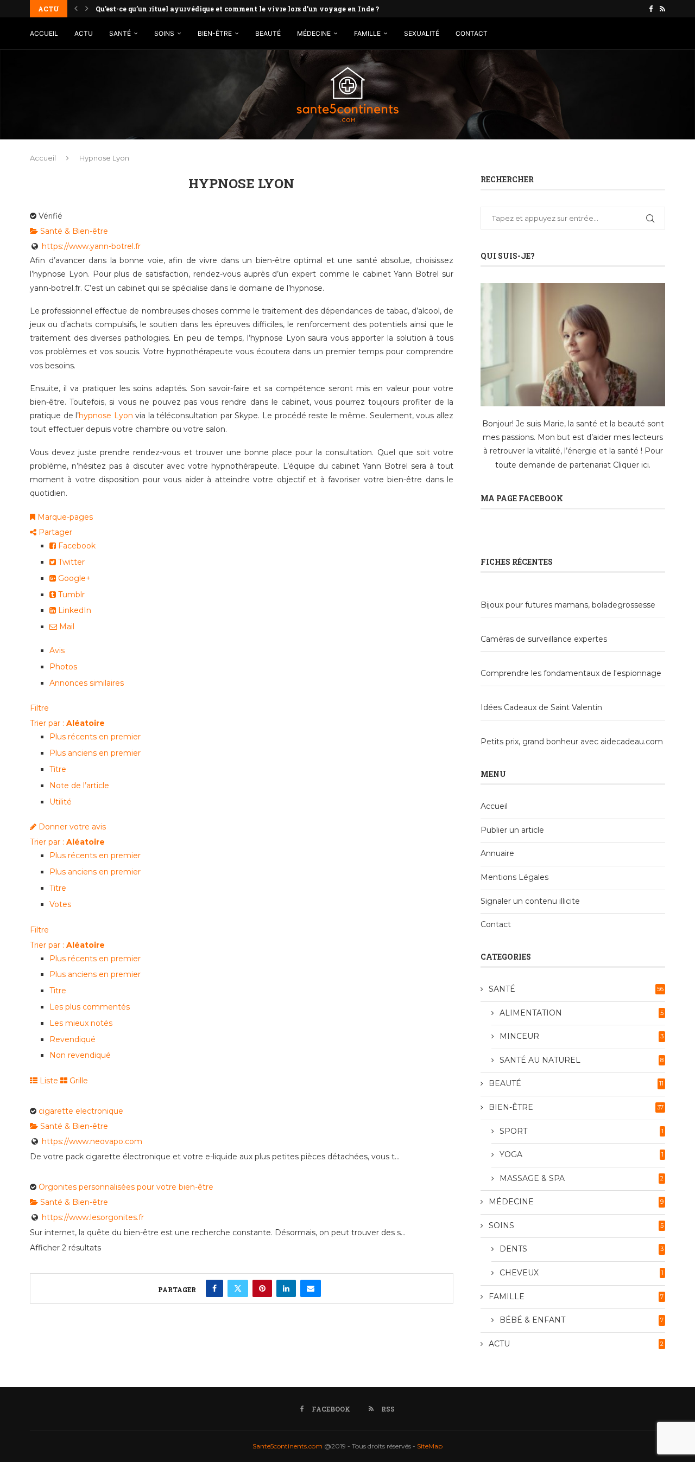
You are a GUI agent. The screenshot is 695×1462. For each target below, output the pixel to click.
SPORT (582, 1131)
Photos (63, 667)
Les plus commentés (89, 1007)
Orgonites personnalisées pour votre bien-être (126, 1187)
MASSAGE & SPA (582, 1178)
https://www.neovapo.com (92, 1141)
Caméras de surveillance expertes (544, 639)
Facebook (76, 546)
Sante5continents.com (287, 1446)
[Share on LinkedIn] (286, 1288)
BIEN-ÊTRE (215, 33)
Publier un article (512, 830)
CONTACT (472, 33)
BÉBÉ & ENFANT (582, 1320)
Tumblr (70, 594)
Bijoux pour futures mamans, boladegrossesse (568, 605)
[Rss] (662, 8)
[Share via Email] (310, 1288)
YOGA (582, 1154)
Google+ (73, 578)
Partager (54, 532)
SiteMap (430, 1446)
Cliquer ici (631, 465)
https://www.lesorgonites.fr (93, 1217)
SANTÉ (120, 33)
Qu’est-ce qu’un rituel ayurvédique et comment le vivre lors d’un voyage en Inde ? (237, 8)
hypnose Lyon (106, 415)
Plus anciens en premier (95, 753)
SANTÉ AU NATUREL (582, 1060)
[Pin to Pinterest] (262, 1288)
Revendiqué (72, 1039)
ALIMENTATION (582, 1013)
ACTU (83, 33)
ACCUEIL (44, 33)
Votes (60, 904)
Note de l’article (79, 785)
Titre (57, 769)
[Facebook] (651, 8)
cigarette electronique (81, 1111)
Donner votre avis (71, 827)
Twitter (70, 562)
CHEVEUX (582, 1273)
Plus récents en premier (95, 737)
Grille (77, 1081)
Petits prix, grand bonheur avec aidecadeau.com (572, 741)
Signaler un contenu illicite (530, 901)
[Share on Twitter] (238, 1288)
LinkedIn (73, 610)
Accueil (43, 158)
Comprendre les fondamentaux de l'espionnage (571, 673)
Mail (65, 626)
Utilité (60, 802)
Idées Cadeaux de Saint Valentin (541, 707)
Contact (496, 924)
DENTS (582, 1249)
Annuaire (497, 853)
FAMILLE (367, 33)
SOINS (164, 33)
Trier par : (67, 723)
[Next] (87, 8)
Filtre (39, 708)
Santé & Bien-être (73, 231)
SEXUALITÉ (421, 33)
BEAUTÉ (268, 33)
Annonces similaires (86, 683)
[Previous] (76, 8)
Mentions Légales (514, 877)
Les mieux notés (80, 1023)
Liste (47, 1081)
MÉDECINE (314, 33)
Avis (57, 650)
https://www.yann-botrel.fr (91, 246)
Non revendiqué (80, 1055)
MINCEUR (582, 1036)
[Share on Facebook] (214, 1288)
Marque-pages (64, 517)
